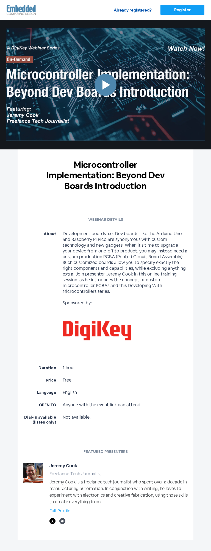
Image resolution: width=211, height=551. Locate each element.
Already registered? (133, 10)
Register (182, 9)
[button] (105, 84)
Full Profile (59, 511)
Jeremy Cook (63, 466)
